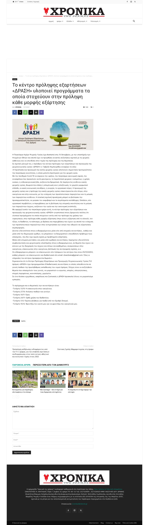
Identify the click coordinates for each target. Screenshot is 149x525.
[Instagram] (131, 1)
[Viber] (41, 112)
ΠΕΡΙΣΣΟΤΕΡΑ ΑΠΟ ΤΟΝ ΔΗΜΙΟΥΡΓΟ (51, 365)
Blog (102, 523)
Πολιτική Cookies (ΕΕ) (130, 523)
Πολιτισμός (94, 21)
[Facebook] (127, 1)
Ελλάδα (69, 21)
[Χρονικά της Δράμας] (74, 11)
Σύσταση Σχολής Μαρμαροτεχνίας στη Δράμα (75, 349)
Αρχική (51, 21)
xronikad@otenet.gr (79, 504)
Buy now (117, 523)
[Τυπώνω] (36, 112)
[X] (135, 1)
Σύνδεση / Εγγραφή (33, 1)
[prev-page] (13, 396)
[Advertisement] (74, 41)
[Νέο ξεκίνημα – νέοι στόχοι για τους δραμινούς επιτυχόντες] (53, 379)
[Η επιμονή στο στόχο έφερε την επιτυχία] (80, 379)
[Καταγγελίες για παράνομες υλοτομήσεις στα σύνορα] (25, 379)
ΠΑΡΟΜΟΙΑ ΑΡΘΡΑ (21, 365)
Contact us (109, 523)
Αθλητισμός (81, 21)
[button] (134, 21)
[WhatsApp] (25, 112)
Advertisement (93, 523)
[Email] (30, 112)
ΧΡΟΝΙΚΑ (18, 107)
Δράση (23, 321)
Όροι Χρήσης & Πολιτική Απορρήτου (108, 489)
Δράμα (59, 21)
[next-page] (17, 396)
